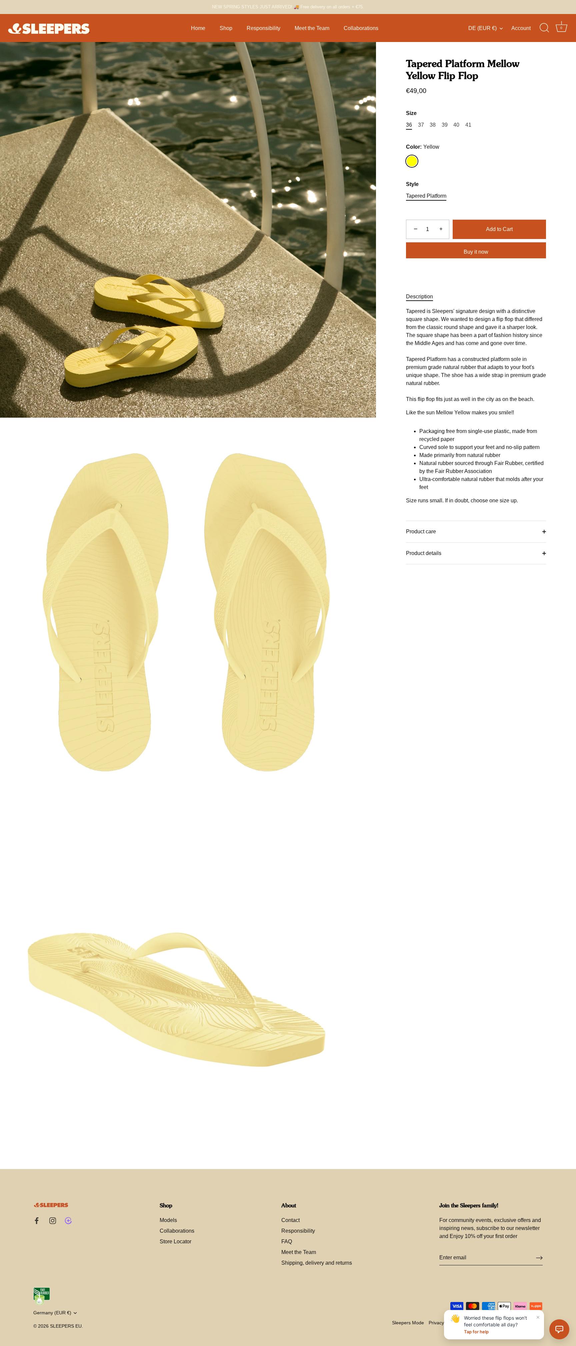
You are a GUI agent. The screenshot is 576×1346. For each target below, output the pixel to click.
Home (198, 28)
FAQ (286, 1241)
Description (419, 296)
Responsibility (263, 28)
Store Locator (175, 1241)
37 (421, 125)
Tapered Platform (426, 196)
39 (445, 125)
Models (168, 1220)
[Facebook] (36, 1220)
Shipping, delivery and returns (316, 1263)
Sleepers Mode (408, 1322)
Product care (421, 531)
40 (456, 125)
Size (411, 113)
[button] (559, 1329)
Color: (422, 147)
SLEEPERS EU (66, 1326)
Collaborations (361, 28)
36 (409, 125)
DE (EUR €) (482, 28)
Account (521, 28)
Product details (423, 553)
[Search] (544, 28)
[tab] (423, 297)
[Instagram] (52, 1220)
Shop (226, 28)
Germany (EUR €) (52, 1312)
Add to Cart (499, 229)
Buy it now (476, 252)
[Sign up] (539, 1257)
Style (412, 184)
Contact (290, 1220)
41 (468, 125)
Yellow (412, 161)
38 (433, 125)
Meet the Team (312, 28)
